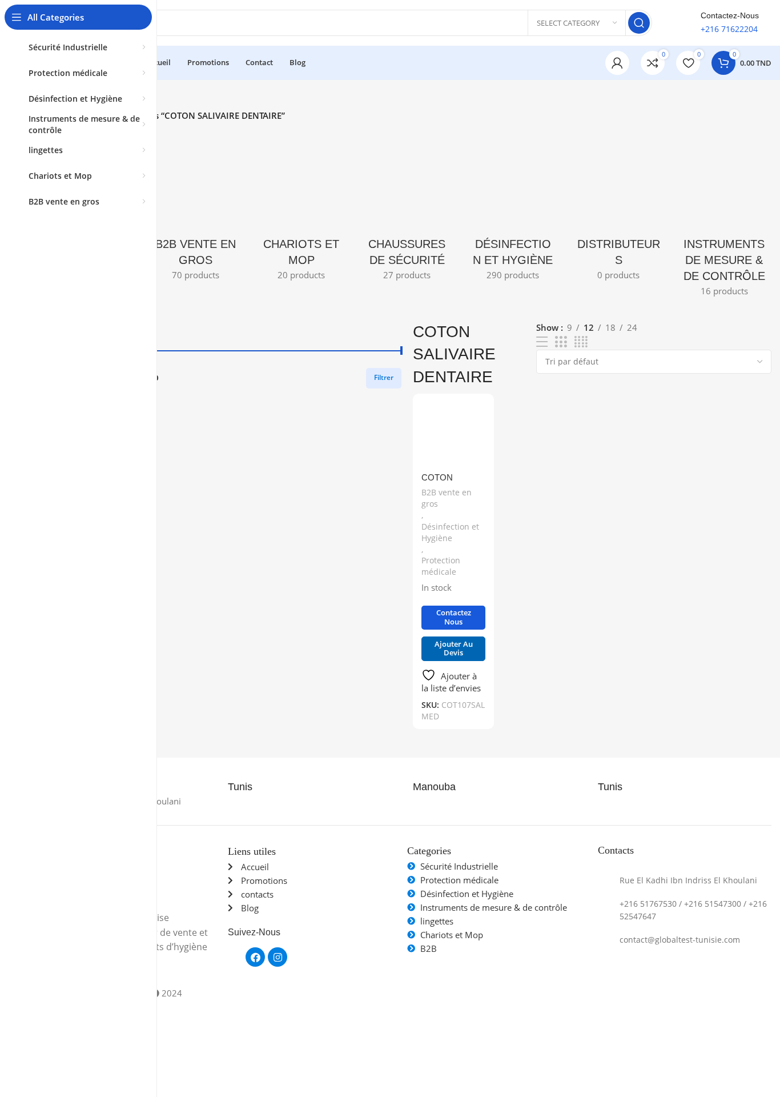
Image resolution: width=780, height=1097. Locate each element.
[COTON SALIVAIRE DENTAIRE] (453, 434)
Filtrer (383, 377)
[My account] (617, 62)
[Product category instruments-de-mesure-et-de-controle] (724, 219)
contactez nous (453, 617)
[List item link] (684, 880)
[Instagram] (277, 957)
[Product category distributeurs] (619, 211)
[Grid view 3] (560, 342)
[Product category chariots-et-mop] (301, 211)
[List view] (542, 342)
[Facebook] (255, 957)
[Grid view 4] (581, 342)
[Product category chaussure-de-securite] (407, 211)
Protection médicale (440, 566)
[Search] (639, 23)
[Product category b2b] (195, 211)
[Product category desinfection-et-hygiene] (513, 211)
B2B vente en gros (446, 498)
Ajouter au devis (454, 648)
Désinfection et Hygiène (450, 532)
